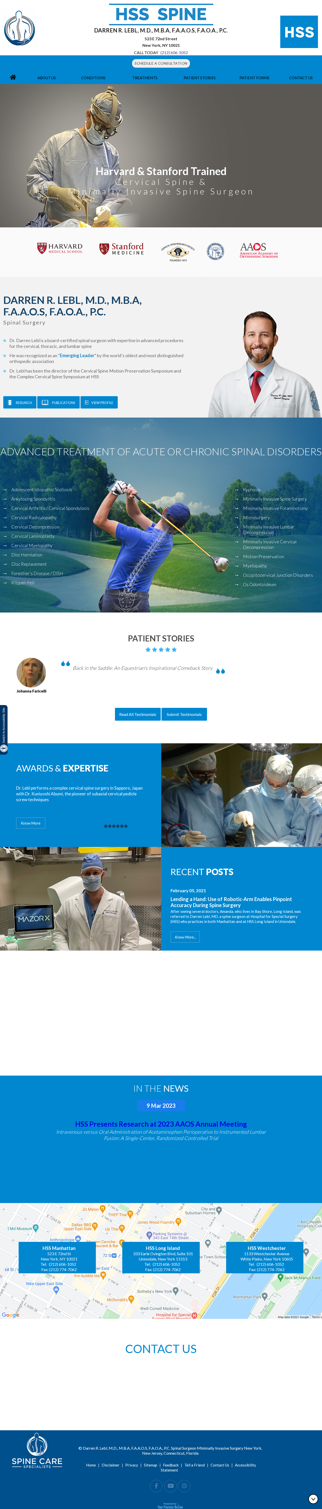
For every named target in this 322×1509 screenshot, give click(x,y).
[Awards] (105, 826)
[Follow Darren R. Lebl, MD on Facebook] (156, 1486)
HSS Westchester (267, 1248)
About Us (46, 77)
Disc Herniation (26, 554)
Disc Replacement (29, 564)
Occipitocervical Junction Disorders (278, 575)
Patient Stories (200, 77)
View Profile (102, 403)
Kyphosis (252, 489)
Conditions (93, 77)
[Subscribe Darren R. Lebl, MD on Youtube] (170, 1486)
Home (91, 1465)
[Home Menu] (13, 77)
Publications (63, 403)
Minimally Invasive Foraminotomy (275, 508)
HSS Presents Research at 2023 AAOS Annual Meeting (161, 1124)
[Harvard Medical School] (59, 248)
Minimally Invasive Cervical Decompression (270, 544)
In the (161, 1088)
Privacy (131, 1465)
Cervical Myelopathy (32, 545)
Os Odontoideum (259, 584)
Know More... (185, 937)
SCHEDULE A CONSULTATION (161, 63)
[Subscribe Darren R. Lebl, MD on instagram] (184, 1486)
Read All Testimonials (137, 714)
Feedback (171, 1465)
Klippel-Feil (22, 582)
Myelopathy (255, 565)
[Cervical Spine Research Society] (178, 251)
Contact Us (301, 77)
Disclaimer (110, 1465)
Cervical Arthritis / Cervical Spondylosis (50, 508)
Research (24, 403)
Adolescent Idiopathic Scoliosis (41, 489)
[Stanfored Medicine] (121, 248)
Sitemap (150, 1465)
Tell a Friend (194, 1465)
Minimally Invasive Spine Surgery (275, 499)
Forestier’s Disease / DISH (37, 573)
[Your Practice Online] (170, 1505)
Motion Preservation (263, 556)
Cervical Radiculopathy (34, 517)
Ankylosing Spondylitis (33, 499)
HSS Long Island (163, 1248)
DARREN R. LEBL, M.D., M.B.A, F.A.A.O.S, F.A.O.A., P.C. (161, 30)
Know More (31, 823)
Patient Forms (254, 77)
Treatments (144, 77)
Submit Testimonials (184, 714)
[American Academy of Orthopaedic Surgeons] (259, 250)
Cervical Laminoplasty (33, 536)
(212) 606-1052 (174, 52)
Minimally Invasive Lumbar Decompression (268, 529)
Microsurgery (256, 517)
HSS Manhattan (59, 1248)
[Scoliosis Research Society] (215, 251)
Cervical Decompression (35, 526)
